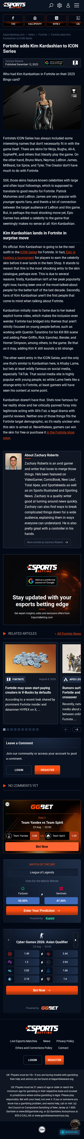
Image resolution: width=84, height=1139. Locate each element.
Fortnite (43, 34)
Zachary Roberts (14, 61)
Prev (66, 729)
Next (76, 729)
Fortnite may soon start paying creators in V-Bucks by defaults (28, 690)
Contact (63, 1048)
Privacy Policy (65, 1041)
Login (19, 770)
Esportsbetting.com (14, 34)
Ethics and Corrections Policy (33, 1048)
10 (37, 729)
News (32, 34)
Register (47, 770)
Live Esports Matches (23, 1041)
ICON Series (28, 252)
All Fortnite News (69, 633)
